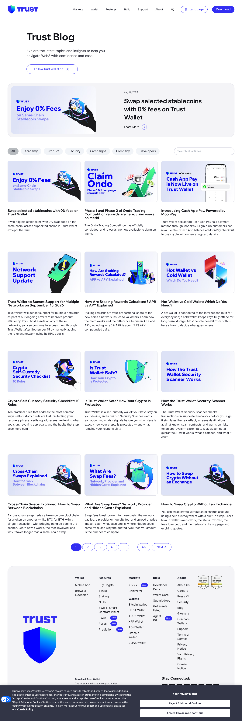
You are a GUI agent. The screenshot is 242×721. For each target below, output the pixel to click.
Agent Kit (161, 618)
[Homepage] (23, 9)
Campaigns (98, 151)
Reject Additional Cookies (185, 703)
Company (123, 151)
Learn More (131, 127)
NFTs (102, 602)
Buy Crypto (106, 585)
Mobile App (82, 585)
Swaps (103, 590)
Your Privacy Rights (185, 693)
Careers (182, 590)
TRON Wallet (137, 616)
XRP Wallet (136, 621)
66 (144, 547)
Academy (31, 151)
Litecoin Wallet (134, 635)
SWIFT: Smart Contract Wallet (109, 610)
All (13, 151)
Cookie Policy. (25, 709)
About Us (183, 585)
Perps (107, 623)
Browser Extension (81, 593)
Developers (148, 151)
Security (74, 151)
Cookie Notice (182, 666)
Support (182, 629)
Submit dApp (161, 600)
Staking (104, 596)
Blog (180, 608)
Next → (162, 547)
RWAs (107, 618)
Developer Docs (160, 587)
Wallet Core (161, 595)
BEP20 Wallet (137, 643)
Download (223, 9)
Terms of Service (183, 637)
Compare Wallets (183, 621)
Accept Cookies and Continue (185, 713)
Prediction (110, 629)
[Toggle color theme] (173, 9)
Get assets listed (160, 608)
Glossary (183, 613)
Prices (137, 585)
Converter (135, 591)
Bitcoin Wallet (138, 604)
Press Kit (183, 596)
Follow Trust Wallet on (48, 69)
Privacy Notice (182, 646)
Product (53, 151)
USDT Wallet (137, 610)
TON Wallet (136, 627)
